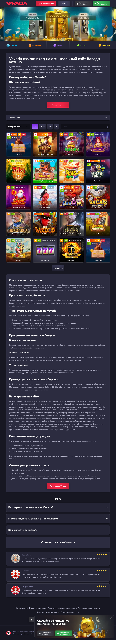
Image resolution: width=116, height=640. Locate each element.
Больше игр (58, 268)
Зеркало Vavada (58, 105)
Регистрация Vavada (58, 486)
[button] (2, 24)
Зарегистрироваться (45, 4)
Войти (64, 4)
